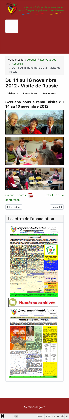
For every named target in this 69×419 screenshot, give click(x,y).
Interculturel (30, 93)
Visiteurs (13, 93)
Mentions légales (34, 407)
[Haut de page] (63, 412)
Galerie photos (16, 195)
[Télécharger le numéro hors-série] (33, 342)
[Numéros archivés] (33, 302)
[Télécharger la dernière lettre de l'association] (33, 261)
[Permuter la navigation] (12, 27)
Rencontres (49, 93)
